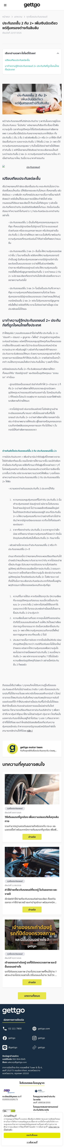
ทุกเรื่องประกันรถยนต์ (36, 16)
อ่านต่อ (32, 837)
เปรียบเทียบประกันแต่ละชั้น (17, 60)
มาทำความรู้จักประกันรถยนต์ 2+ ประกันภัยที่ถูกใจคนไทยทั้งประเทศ (32, 67)
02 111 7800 (15, 1028)
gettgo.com (44, 1028)
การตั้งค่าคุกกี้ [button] (32, 1142)
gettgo (11, 1038)
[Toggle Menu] (5, 5)
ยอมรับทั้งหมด (32, 1135)
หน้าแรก (6, 16)
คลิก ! (30, 731)
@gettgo (12, 1047)
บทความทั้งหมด (32, 996)
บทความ (18, 16)
